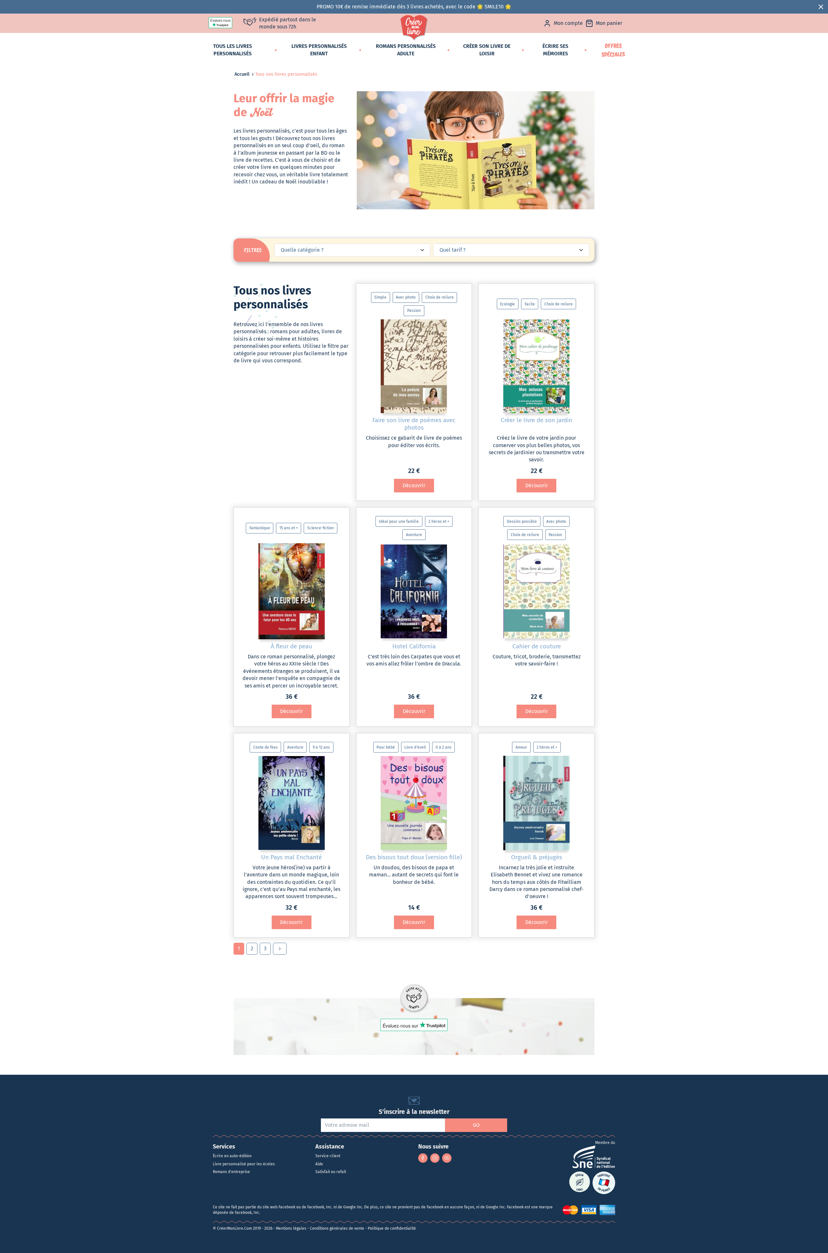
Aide (319, 1164)
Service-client (327, 1156)
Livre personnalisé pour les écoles (244, 1164)
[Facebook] (423, 1158)
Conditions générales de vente (337, 1228)
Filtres (253, 250)
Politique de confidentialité (392, 1228)
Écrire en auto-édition (232, 1156)
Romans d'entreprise (231, 1172)
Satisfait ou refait (330, 1172)
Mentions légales (291, 1228)
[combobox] (352, 250)
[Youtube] (447, 1158)
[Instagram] (435, 1158)
